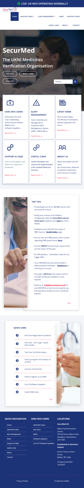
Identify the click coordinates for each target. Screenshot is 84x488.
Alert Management (46, 16)
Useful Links (54, 25)
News (61, 16)
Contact (76, 25)
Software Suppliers (40, 439)
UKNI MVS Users (26, 16)
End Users (37, 430)
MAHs (35, 434)
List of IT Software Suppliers (42, 443)
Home (14, 16)
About (64, 25)
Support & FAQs (73, 16)
